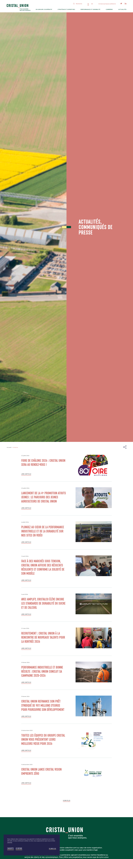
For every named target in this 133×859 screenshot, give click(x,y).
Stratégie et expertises (66, 9)
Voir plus (66, 800)
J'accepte (10, 848)
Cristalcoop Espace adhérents (107, 4)
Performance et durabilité (90, 9)
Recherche (79, 3)
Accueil (9, 447)
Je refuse (19, 848)
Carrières (109, 9)
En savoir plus (52, 848)
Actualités (122, 9)
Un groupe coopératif (44, 9)
